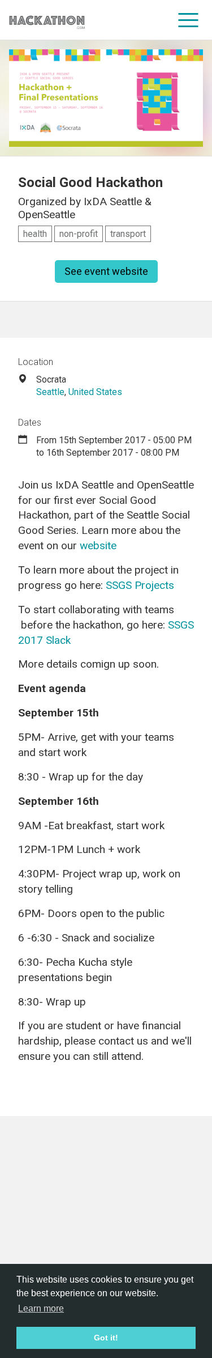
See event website (106, 271)
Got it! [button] (106, 1337)
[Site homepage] (47, 20)
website (98, 545)
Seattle (50, 392)
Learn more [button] (41, 1308)
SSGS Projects (140, 585)
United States (95, 392)
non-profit (78, 233)
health (35, 233)
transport (128, 233)
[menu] (189, 20)
